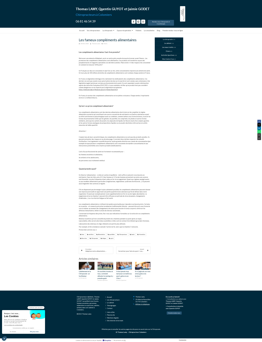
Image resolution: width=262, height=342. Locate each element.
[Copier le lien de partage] (259, 138)
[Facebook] (134, 22)
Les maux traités (167, 47)
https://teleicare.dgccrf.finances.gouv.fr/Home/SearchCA (98, 90)
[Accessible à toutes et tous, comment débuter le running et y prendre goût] (105, 266)
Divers (168, 51)
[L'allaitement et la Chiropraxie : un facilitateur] (86, 266)
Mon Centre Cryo (168, 59)
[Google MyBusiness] (138, 22)
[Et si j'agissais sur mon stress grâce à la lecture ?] (143, 266)
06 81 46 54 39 (86, 21)
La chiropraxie (168, 39)
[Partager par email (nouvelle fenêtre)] (259, 135)
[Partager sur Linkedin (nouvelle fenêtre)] (259, 128)
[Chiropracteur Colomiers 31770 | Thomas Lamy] (183, 14)
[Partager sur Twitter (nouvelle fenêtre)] (259, 125)
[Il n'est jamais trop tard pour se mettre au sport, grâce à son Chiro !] (124, 266)
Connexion (182, 340)
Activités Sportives (167, 55)
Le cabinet (167, 43)
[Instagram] (143, 22)
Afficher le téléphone (142, 304)
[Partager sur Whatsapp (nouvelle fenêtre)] (259, 131)
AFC (125, 340)
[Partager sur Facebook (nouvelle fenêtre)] (259, 121)
